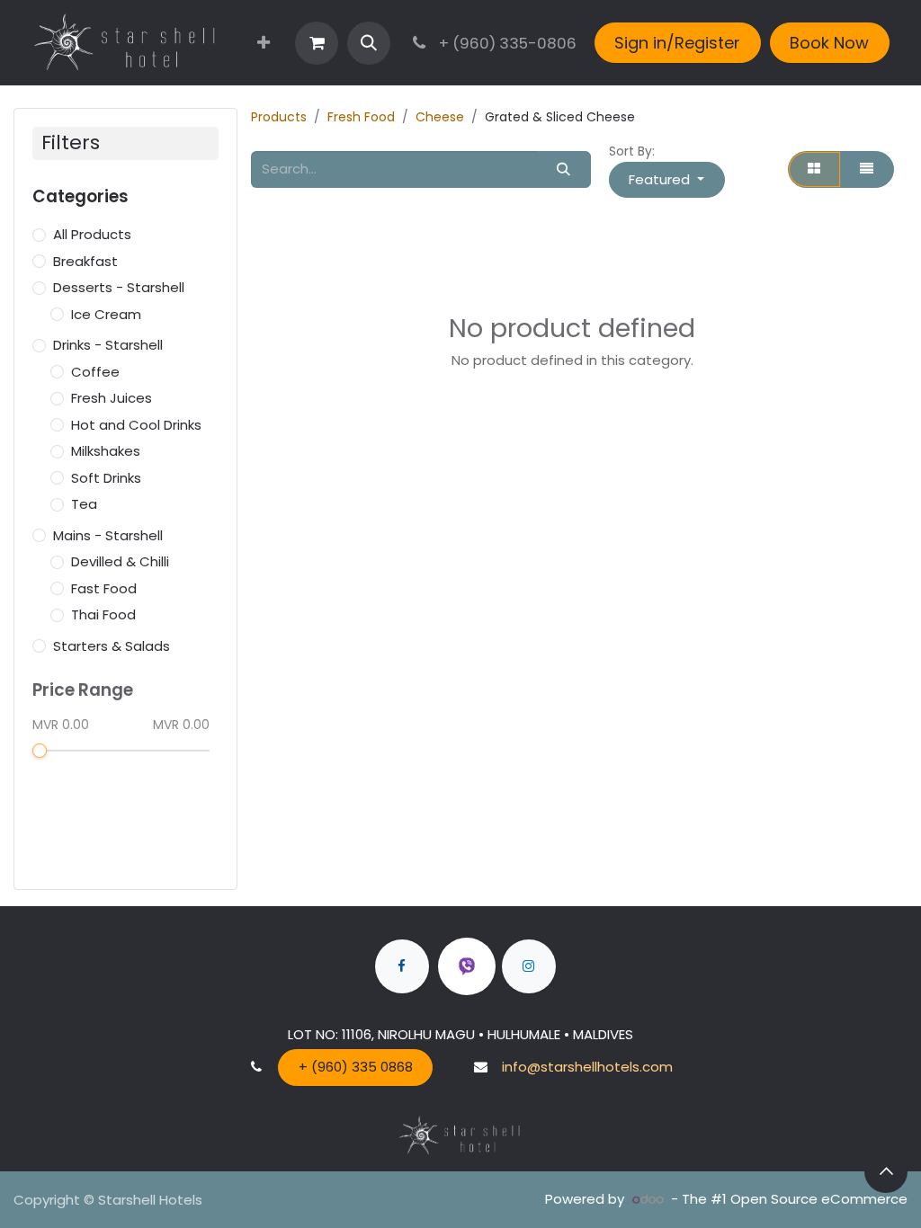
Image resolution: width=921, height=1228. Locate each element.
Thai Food (103, 614)
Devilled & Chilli (120, 561)
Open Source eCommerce (819, 1198)
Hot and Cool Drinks (136, 424)
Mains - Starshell (108, 535)
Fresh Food (361, 117)
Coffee (95, 371)
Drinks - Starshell (108, 344)
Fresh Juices (111, 397)
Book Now (829, 42)
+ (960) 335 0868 (356, 1066)
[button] (368, 43)
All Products (92, 234)
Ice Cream (106, 314)
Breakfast (85, 261)
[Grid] (814, 169)
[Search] (564, 169)
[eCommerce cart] (316, 43)
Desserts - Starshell (118, 287)
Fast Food (104, 588)
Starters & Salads (111, 645)
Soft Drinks (106, 477)
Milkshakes (105, 450)
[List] (867, 169)
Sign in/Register (677, 42)
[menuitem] (263, 42)
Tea (84, 503)
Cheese (440, 117)
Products (279, 117)
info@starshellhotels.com (587, 1066)
